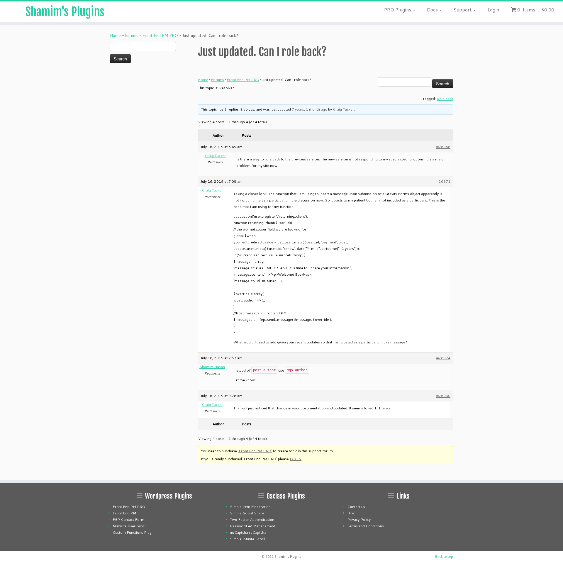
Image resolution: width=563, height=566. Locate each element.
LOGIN (295, 458)
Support (463, 9)
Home (115, 35)
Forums (131, 35)
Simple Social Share (247, 513)
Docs (433, 9)
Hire (350, 513)
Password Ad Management (252, 525)
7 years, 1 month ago (309, 109)
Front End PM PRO (160, 35)
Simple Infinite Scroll (247, 538)
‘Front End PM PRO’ (255, 450)
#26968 (443, 146)
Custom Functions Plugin (134, 532)
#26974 (443, 357)
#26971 (443, 181)
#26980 (443, 395)
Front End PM (124, 513)
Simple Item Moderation (250, 506)
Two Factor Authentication (252, 519)
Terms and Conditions (365, 525)
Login (493, 9)
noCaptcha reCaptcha (248, 532)
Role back (445, 98)
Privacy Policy (359, 519)
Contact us (356, 506)
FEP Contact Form (128, 519)
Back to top (444, 556)
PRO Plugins (398, 9)
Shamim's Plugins (65, 12)
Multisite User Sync (129, 525)
